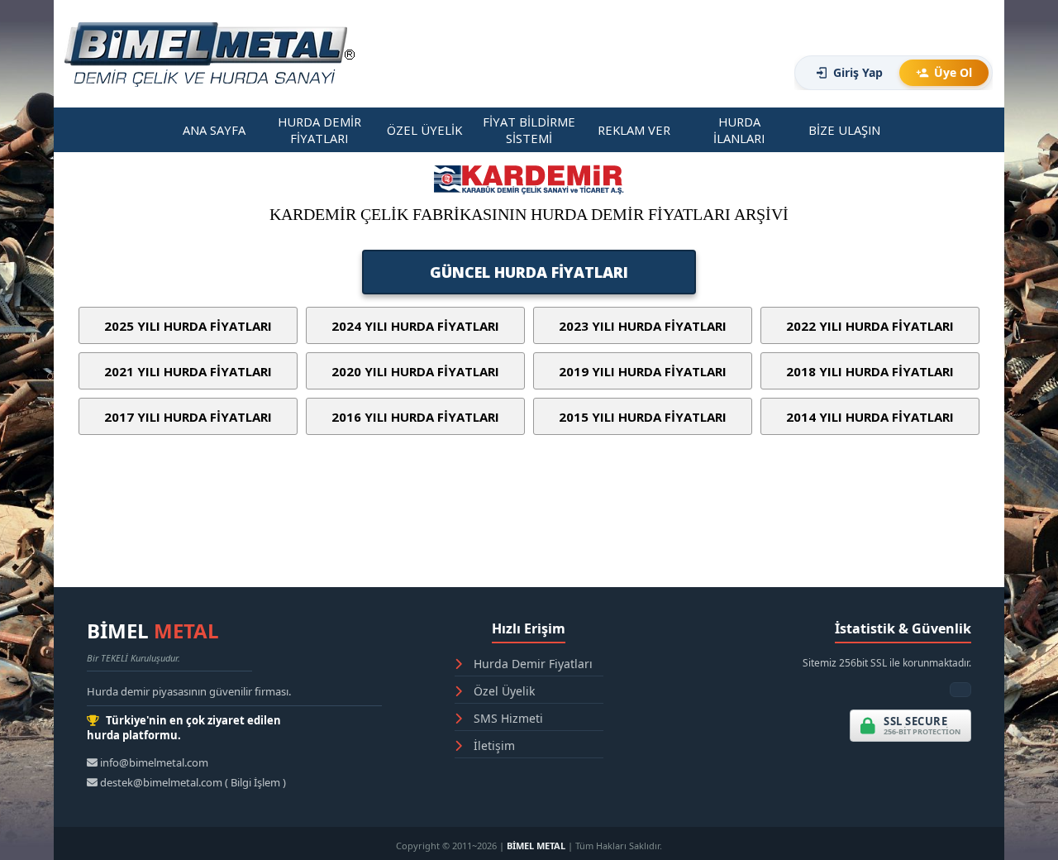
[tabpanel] (529, 224)
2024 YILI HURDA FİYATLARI (415, 326)
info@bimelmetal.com (153, 762)
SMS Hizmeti (506, 718)
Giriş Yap (858, 72)
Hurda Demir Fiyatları (531, 663)
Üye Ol (953, 72)
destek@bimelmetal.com (161, 782)
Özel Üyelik (502, 691)
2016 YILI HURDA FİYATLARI (415, 416)
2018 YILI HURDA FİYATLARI (870, 371)
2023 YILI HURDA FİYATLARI (643, 326)
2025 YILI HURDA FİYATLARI (188, 326)
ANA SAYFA (214, 130)
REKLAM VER (634, 130)
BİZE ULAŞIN (844, 130)
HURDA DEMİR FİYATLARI (319, 129)
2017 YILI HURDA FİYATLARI (188, 416)
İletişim (492, 745)
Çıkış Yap (727, 79)
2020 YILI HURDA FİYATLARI (415, 371)
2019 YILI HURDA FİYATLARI (643, 371)
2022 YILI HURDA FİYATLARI (870, 326)
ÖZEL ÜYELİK (424, 130)
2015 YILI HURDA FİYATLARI (643, 416)
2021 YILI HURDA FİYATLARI (188, 371)
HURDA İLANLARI (739, 129)
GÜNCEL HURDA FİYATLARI (529, 272)
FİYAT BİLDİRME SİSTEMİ (529, 129)
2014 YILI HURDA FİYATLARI (870, 416)
